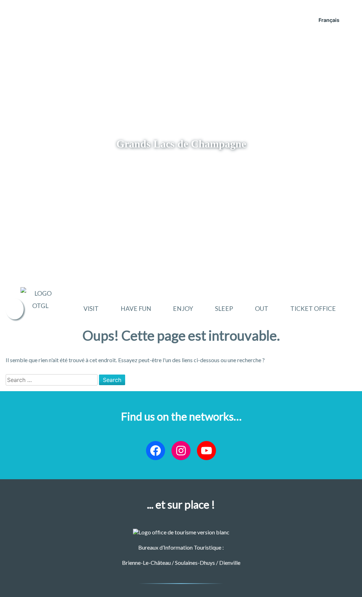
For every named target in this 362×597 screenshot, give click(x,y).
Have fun (136, 308)
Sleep (224, 308)
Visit (91, 308)
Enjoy (183, 308)
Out (261, 308)
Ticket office (313, 308)
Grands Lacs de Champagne (181, 144)
